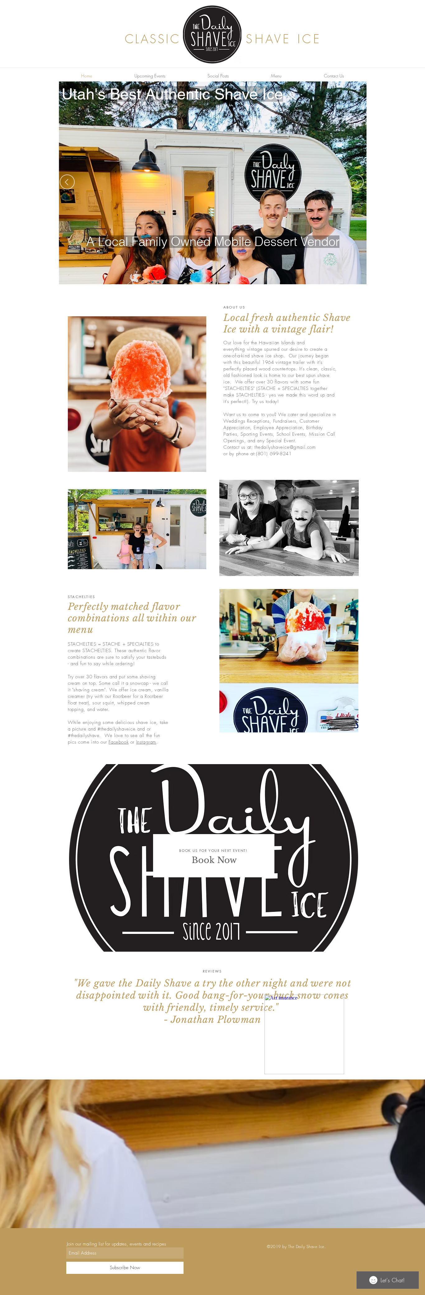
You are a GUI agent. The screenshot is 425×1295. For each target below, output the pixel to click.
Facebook (118, 742)
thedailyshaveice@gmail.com (285, 447)
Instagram (146, 742)
